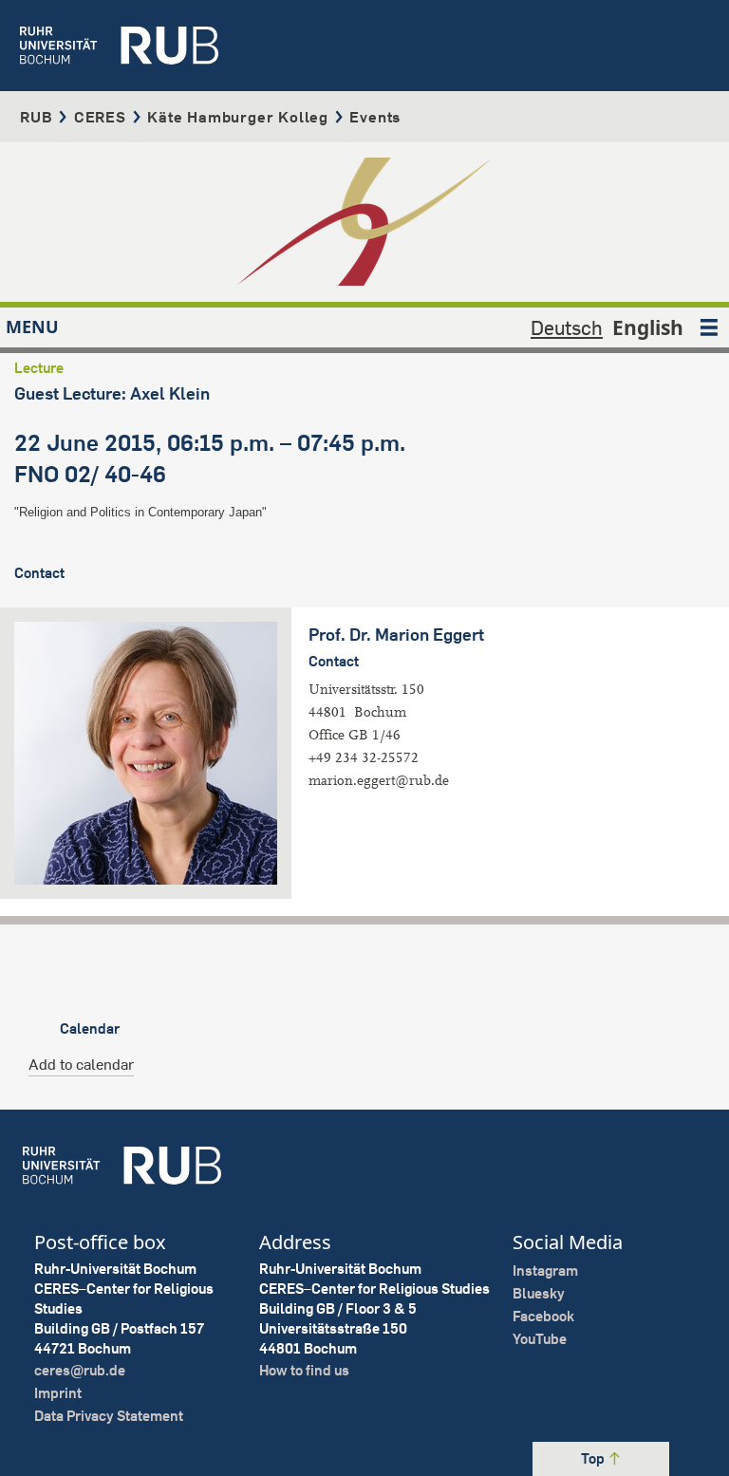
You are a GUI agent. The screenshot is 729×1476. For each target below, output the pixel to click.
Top (594, 1458)
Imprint (58, 1393)
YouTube (540, 1339)
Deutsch (567, 327)
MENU (32, 326)
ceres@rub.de (79, 1370)
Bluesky (539, 1293)
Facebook (543, 1316)
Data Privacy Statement (108, 1416)
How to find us (304, 1370)
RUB (36, 116)
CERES (100, 116)
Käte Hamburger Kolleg (237, 116)
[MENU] (709, 327)
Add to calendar (81, 1064)
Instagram (545, 1270)
